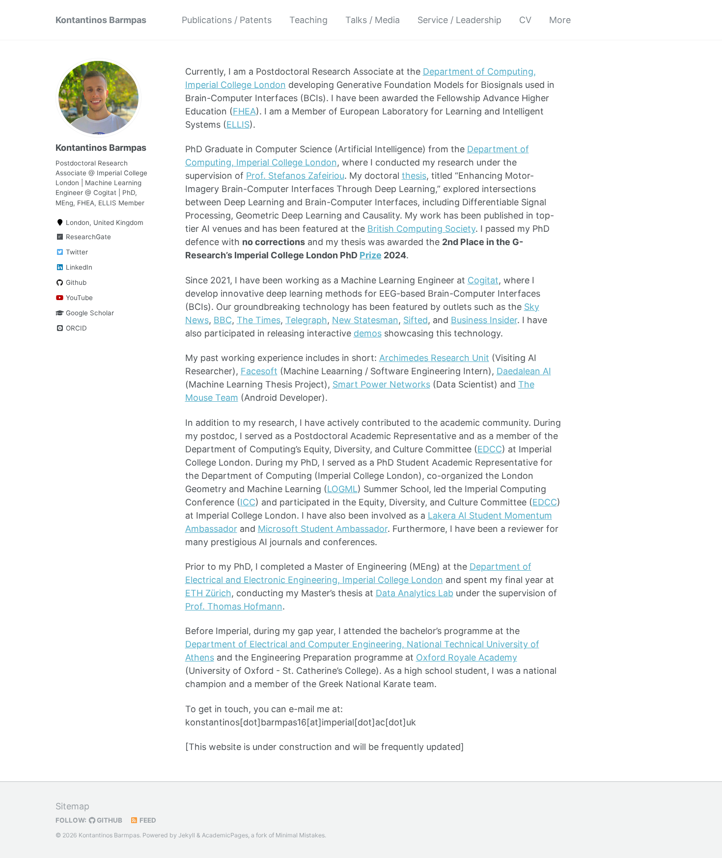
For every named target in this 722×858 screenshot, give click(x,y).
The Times (258, 320)
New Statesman (365, 320)
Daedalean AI (524, 371)
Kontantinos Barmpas (101, 20)
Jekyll (186, 835)
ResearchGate (87, 237)
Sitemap (72, 806)
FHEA (244, 111)
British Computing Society (421, 228)
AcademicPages (225, 835)
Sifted (415, 320)
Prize (371, 255)
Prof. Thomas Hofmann (233, 606)
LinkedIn (78, 267)
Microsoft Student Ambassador (323, 529)
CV (525, 20)
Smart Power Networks (381, 384)
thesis (414, 175)
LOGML (342, 489)
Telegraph (306, 320)
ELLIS (238, 124)
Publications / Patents (227, 20)
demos (368, 333)
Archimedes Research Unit (434, 358)
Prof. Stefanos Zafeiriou (295, 175)
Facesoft (259, 371)
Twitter (76, 252)
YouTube (78, 298)
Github (75, 282)
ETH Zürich (208, 593)
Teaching (308, 20)
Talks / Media (372, 20)
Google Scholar (89, 313)
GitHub (108, 820)
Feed (147, 820)
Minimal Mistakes (300, 835)
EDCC (489, 449)
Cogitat (483, 280)
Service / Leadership (459, 20)
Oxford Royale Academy (466, 657)
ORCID (75, 328)
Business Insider (484, 320)
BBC (223, 320)
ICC (247, 502)
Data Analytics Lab (414, 593)
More (560, 20)
